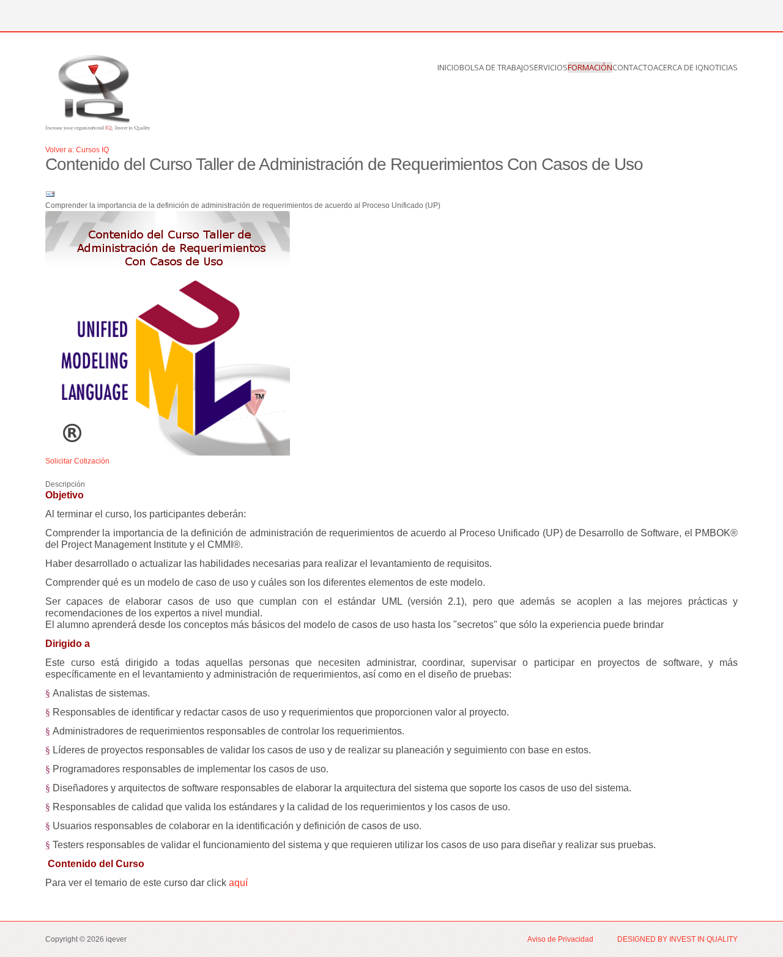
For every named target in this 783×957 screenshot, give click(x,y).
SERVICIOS (548, 67)
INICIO (448, 67)
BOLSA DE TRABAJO (494, 67)
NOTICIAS (720, 67)
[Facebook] (43, 14)
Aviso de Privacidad (561, 939)
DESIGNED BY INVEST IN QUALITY (677, 939)
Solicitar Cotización (77, 461)
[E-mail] (50, 194)
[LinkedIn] (88, 14)
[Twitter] (66, 14)
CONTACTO (632, 67)
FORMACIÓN (590, 67)
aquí (238, 883)
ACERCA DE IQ (678, 67)
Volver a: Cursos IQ (77, 150)
